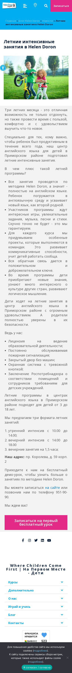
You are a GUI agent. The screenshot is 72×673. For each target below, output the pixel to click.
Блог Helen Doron (29, 20)
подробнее (40, 650)
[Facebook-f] (23, 540)
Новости (47, 20)
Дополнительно (21, 590)
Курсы (13, 582)
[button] (3, 68)
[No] (67, 657)
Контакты (16, 623)
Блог (12, 615)
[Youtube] (49, 540)
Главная (11, 20)
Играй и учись (19, 607)
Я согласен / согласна (36, 667)
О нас (12, 598)
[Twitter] (36, 540)
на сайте (52, 487)
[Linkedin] (42, 540)
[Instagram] (29, 540)
